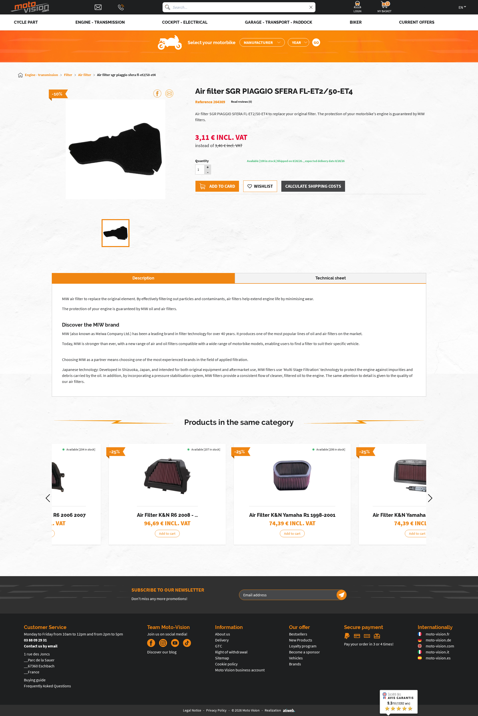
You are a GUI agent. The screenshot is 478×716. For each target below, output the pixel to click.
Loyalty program (302, 645)
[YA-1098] (239, 476)
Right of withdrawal (231, 651)
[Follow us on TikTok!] (185, 643)
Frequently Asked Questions (47, 685)
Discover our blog (162, 651)
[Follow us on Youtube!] (175, 643)
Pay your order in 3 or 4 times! (369, 643)
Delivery (222, 639)
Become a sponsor (304, 651)
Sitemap (222, 657)
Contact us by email (41, 645)
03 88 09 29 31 (35, 639)
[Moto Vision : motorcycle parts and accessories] (30, 7)
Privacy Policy (216, 710)
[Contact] (98, 7)
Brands (295, 663)
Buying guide (35, 679)
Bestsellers (298, 633)
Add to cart (114, 533)
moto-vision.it (437, 651)
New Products (300, 639)
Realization (273, 710)
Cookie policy (226, 663)
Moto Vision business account (240, 669)
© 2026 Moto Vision (246, 710)
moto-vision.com (440, 645)
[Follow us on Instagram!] (163, 643)
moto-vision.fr (438, 633)
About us (222, 633)
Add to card (222, 186)
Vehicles (296, 657)
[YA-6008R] (114, 476)
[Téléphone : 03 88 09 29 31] (121, 7)
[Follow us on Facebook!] (151, 643)
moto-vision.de (438, 639)
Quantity (202, 161)
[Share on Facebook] (157, 93)
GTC (218, 645)
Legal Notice (192, 710)
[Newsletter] (342, 595)
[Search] (168, 7)
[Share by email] (169, 93)
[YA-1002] (364, 476)
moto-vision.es (438, 657)
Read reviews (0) (241, 101)
